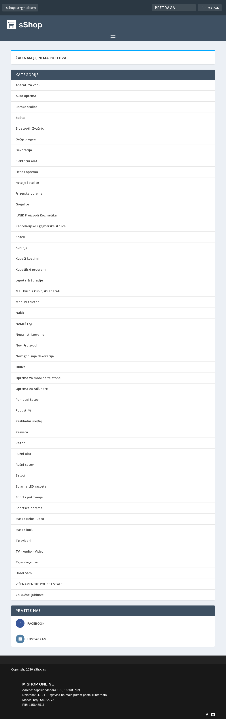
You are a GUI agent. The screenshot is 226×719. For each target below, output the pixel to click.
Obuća (21, 367)
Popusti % (23, 410)
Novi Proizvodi (27, 345)
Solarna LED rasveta (31, 486)
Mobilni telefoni (28, 302)
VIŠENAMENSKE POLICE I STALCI (39, 584)
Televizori (23, 540)
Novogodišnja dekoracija (35, 356)
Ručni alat (23, 454)
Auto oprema (26, 96)
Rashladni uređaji (29, 421)
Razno (20, 443)
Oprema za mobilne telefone (38, 378)
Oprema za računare (32, 389)
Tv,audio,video (27, 562)
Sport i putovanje (29, 497)
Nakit (20, 313)
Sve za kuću (25, 530)
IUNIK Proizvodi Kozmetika (36, 215)
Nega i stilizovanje (30, 334)
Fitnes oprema (27, 172)
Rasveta (22, 432)
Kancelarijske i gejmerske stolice (41, 226)
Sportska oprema (29, 508)
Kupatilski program (31, 269)
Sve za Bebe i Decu (30, 519)
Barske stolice (26, 107)
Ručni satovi (25, 464)
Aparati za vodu (28, 85)
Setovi (20, 475)
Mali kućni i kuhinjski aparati (38, 291)
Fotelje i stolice (27, 183)
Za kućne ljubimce (29, 595)
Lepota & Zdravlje (29, 280)
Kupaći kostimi (27, 258)
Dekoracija (24, 150)
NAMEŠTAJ (24, 324)
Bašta (20, 117)
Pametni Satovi (27, 399)
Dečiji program (27, 139)
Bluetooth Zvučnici (30, 128)
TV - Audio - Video (29, 551)
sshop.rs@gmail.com (21, 8)
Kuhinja (21, 248)
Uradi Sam (24, 573)
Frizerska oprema (29, 193)
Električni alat (26, 161)
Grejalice (22, 204)
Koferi (20, 237)
